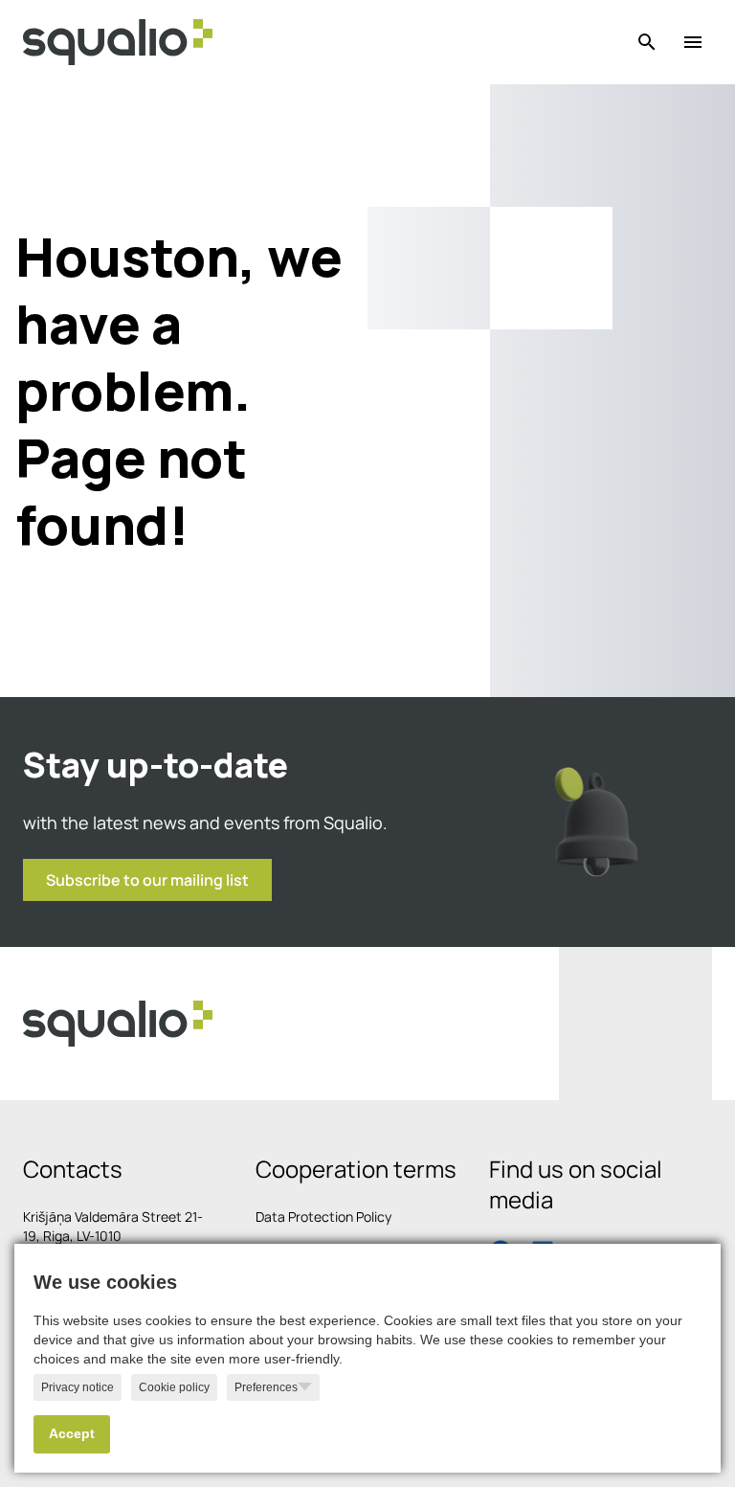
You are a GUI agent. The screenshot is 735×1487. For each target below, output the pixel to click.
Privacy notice (77, 1387)
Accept (72, 1434)
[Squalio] (117, 42)
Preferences (266, 1387)
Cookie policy (174, 1387)
